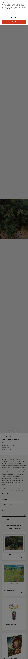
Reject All (14, 17)
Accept (14, 22)
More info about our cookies (9, 9)
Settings (14, 13)
